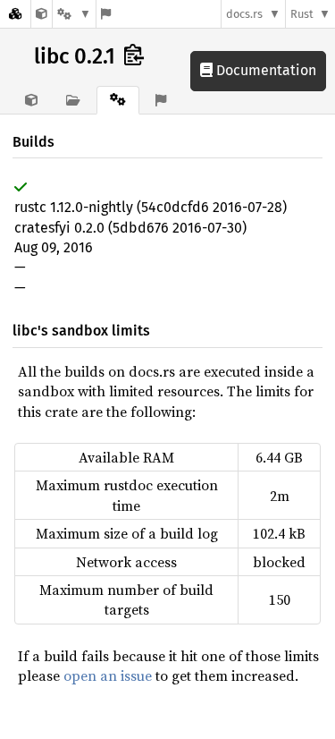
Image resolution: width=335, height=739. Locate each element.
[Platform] (74, 14)
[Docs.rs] (15, 14)
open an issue (107, 675)
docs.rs (244, 14)
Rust (302, 14)
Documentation (264, 70)
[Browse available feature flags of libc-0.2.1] (105, 14)
